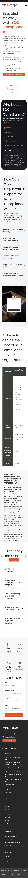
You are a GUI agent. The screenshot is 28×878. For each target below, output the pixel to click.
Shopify (7, 798)
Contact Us (9, 740)
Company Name (10, 690)
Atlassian (7, 795)
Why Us (7, 820)
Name (7, 682)
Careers (7, 826)
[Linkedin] (3, 748)
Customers (8, 831)
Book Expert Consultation (14, 74)
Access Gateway (9, 784)
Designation (8, 698)
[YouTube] (6, 748)
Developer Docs (9, 840)
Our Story (7, 817)
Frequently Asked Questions (13, 842)
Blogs (6, 859)
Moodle (7, 809)
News (6, 823)
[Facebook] (12, 748)
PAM (14, 532)
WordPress (8, 792)
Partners (7, 829)
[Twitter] (9, 748)
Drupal (7, 801)
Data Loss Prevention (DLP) (12, 772)
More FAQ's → (14, 560)
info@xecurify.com (10, 737)
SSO (5, 532)
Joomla (7, 803)
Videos (7, 856)
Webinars (7, 862)
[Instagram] (15, 748)
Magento (7, 806)
